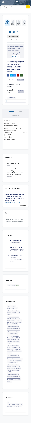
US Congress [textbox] (5, 7)
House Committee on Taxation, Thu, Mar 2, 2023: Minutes (13, 312)
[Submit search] (28, 6)
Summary (11, 111)
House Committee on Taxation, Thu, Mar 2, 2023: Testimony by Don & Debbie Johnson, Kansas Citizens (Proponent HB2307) (13, 330)
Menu (18, 1)
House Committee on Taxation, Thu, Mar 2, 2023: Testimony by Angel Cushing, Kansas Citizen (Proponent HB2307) (14, 368)
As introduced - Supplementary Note (12, 307)
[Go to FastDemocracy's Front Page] (2, 2)
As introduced (12, 97)
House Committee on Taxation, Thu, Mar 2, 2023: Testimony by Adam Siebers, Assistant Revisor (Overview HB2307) (14, 378)
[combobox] (5, 6)
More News (23, 205)
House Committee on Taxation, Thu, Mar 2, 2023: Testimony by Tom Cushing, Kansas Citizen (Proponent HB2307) (13, 340)
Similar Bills (15, 115)
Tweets (20, 111)
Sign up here (15, 56)
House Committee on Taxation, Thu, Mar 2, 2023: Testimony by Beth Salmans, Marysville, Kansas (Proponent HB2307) (14, 349)
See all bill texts (20, 91)
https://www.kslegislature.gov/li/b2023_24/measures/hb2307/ (15, 405)
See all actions (20, 79)
